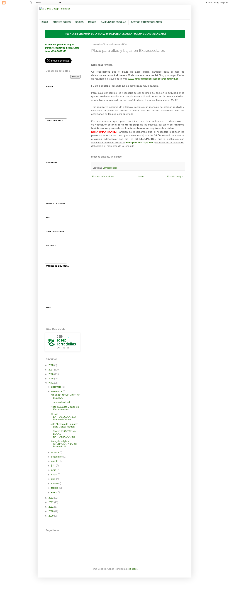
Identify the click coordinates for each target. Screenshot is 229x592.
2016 (51, 374)
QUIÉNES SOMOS (62, 22)
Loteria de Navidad (60, 402)
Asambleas (57, 113)
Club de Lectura (59, 272)
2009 (51, 515)
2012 (51, 502)
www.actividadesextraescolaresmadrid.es (153, 78)
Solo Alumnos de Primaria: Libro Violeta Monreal (64, 425)
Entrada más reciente (103, 176)
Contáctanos (57, 313)
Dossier (55, 140)
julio (53, 465)
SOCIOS (79, 22)
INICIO (45, 22)
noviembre (57, 391)
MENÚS (92, 22)
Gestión (55, 127)
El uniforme (57, 251)
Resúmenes (57, 209)
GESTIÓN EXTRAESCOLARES (146, 22)
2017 (51, 369)
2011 (51, 506)
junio (54, 470)
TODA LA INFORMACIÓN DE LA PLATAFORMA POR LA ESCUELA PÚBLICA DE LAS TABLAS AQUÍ (115, 34)
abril (53, 479)
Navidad (55, 175)
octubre (55, 452)
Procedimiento (58, 258)
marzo (54, 483)
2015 (51, 378)
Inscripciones (58, 147)
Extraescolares (110, 168)
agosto (55, 461)
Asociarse (56, 92)
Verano (54, 189)
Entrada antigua (175, 176)
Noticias (55, 154)
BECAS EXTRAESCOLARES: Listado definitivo (63, 417)
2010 (51, 511)
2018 (51, 365)
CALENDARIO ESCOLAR (113, 22)
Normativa (56, 133)
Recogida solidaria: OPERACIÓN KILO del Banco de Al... (63, 444)
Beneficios (56, 106)
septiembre (57, 456)
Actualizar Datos (59, 99)
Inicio (140, 176)
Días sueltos (57, 168)
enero (54, 492)
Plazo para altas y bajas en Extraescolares (64, 408)
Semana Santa (59, 182)
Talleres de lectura (60, 285)
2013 (51, 498)
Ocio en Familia (59, 195)
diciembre (56, 386)
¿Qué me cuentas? (61, 299)
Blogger (133, 569)
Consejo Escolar (59, 237)
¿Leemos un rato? (60, 292)
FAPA (54, 223)
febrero (55, 488)
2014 (51, 383)
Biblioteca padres (60, 279)
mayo (54, 474)
